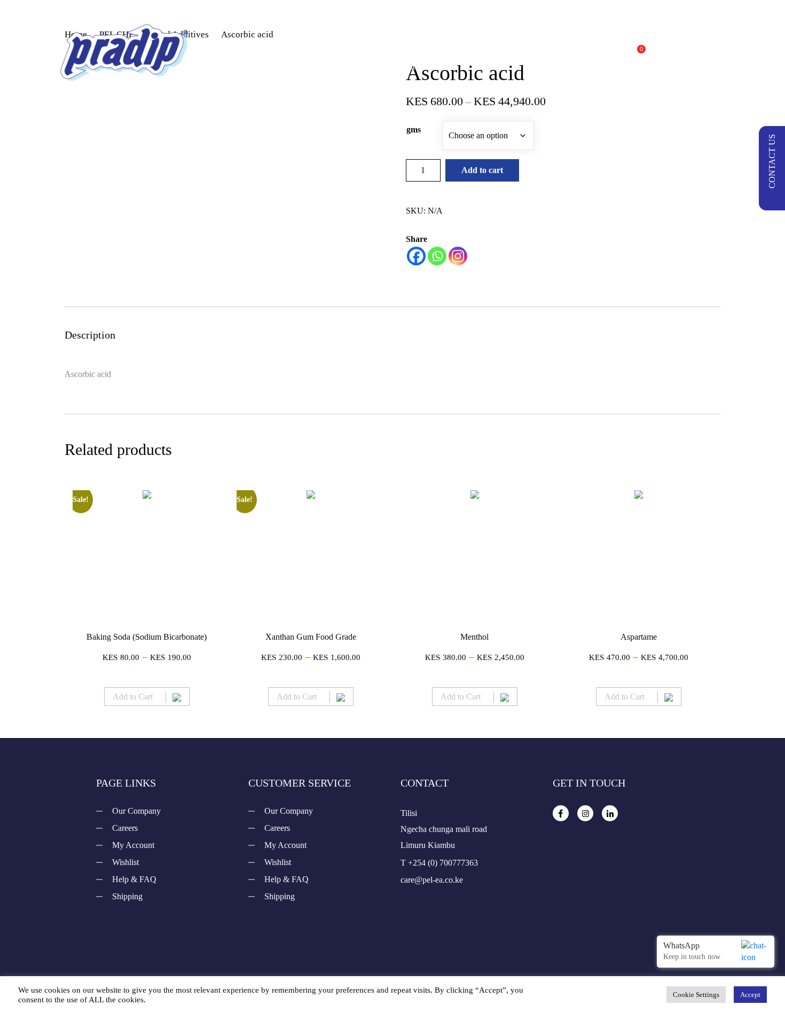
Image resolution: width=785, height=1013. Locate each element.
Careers (125, 828)
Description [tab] (90, 335)
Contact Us (430, 66)
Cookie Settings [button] (696, 995)
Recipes (454, 44)
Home (334, 44)
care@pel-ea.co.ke (432, 879)
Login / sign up (690, 54)
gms (413, 129)
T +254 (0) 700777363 (439, 862)
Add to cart (482, 170)
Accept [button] (750, 995)
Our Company (136, 810)
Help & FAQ (134, 879)
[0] (630, 55)
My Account (133, 845)
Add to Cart (133, 696)
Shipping (127, 896)
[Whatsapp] (437, 256)
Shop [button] (385, 44)
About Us (518, 44)
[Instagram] (458, 256)
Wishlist (125, 862)
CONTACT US (771, 161)
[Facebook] (416, 256)
